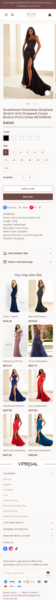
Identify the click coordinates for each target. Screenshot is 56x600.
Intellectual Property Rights (15, 516)
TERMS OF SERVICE (29, 592)
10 (43, 152)
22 (46, 160)
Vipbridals (13, 599)
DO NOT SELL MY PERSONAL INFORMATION (21, 595)
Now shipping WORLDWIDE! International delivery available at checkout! (28, 4)
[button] (6, 15)
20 (38, 160)
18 (30, 160)
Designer (7, 484)
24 (6, 168)
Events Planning (10, 500)
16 (22, 160)
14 (14, 160)
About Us (7, 479)
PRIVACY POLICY (10, 592)
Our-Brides (8, 489)
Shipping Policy (10, 511)
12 (6, 160)
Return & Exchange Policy (14, 505)
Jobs (5, 495)
